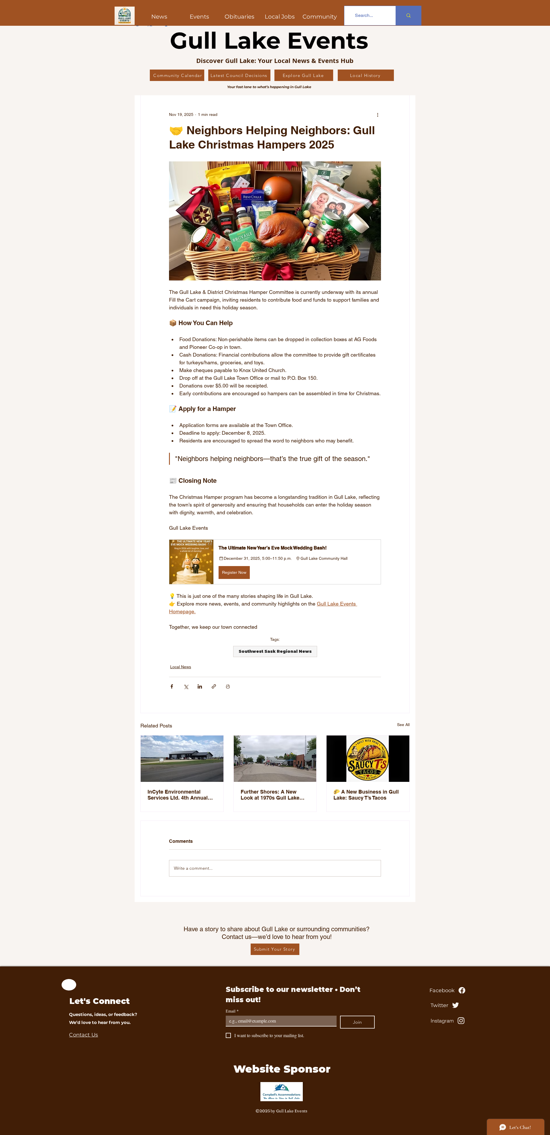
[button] (320, 16)
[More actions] (377, 114)
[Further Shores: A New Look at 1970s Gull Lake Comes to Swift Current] (275, 758)
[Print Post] (228, 686)
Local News (180, 667)
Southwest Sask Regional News (275, 651)
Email (232, 1011)
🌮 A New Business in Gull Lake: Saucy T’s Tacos (366, 795)
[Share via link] (214, 686)
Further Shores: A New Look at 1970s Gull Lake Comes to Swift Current (270, 795)
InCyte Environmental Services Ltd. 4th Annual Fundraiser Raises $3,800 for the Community (178, 795)
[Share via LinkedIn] (200, 686)
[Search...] (408, 15)
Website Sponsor (282, 1069)
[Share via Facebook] (171, 686)
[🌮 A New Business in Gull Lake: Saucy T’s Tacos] (368, 758)
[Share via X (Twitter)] (185, 686)
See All (403, 724)
